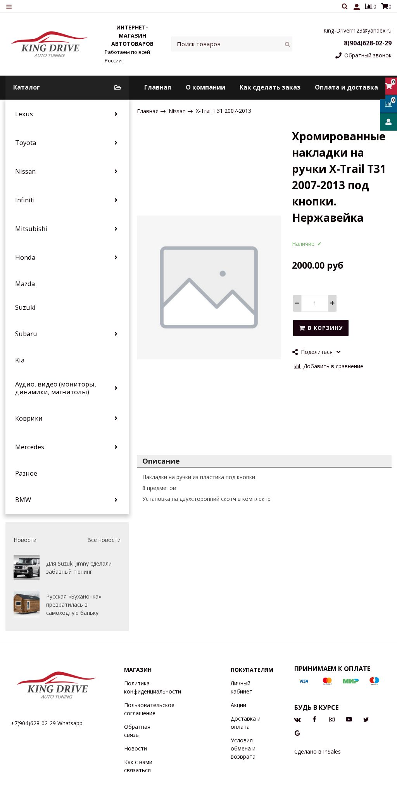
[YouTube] (349, 719)
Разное (26, 473)
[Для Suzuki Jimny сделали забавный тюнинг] (27, 568)
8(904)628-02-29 (368, 43)
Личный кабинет (241, 687)
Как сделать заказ (270, 87)
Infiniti (25, 200)
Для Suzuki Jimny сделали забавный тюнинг (79, 567)
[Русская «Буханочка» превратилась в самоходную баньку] (27, 605)
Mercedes (29, 447)
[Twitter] (366, 719)
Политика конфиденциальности (152, 687)
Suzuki (25, 307)
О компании (205, 87)
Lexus (24, 114)
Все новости (104, 539)
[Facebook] (314, 719)
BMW (23, 500)
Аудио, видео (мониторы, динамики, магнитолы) (55, 388)
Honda (25, 257)
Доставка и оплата (246, 722)
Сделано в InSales (317, 751)
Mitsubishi (31, 229)
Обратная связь (137, 730)
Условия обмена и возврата (243, 748)
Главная (157, 87)
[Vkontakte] (297, 719)
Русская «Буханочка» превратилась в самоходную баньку (73, 604)
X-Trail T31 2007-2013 (223, 110)
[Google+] (297, 732)
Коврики (29, 418)
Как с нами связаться (138, 766)
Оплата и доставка (346, 87)
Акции (238, 705)
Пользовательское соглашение (149, 709)
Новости (135, 748)
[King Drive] (49, 44)
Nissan (25, 171)
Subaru (26, 334)
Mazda (25, 284)
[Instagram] (332, 719)
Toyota (25, 143)
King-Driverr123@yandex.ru (357, 30)
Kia (19, 360)
